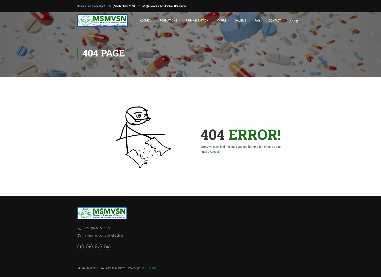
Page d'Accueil (210, 152)
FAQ (257, 20)
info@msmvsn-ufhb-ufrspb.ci (104, 235)
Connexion (180, 6)
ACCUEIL (145, 20)
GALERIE (240, 20)
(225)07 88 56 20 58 (124, 6)
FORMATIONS (168, 20)
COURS (221, 20)
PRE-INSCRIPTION (197, 20)
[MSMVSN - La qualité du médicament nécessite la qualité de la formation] (102, 20)
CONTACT (275, 20)
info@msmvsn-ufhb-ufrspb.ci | (158, 6)
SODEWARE (149, 268)
